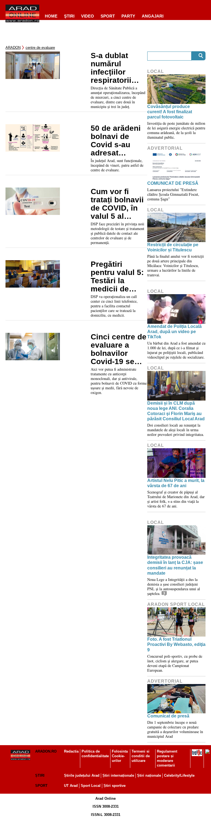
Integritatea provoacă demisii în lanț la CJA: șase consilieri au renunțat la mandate (175, 565)
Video (87, 16)
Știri (40, 775)
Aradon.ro (46, 751)
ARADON (13, 48)
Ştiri (69, 16)
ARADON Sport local (176, 604)
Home (51, 16)
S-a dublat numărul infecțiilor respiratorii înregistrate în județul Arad (116, 68)
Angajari (152, 16)
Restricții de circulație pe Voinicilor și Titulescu (172, 247)
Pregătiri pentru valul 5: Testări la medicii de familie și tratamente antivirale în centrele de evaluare (117, 276)
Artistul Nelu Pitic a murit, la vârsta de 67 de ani (175, 483)
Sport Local (91, 786)
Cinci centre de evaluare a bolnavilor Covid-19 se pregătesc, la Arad (118, 349)
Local (155, 71)
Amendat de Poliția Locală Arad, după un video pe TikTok (174, 331)
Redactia (71, 751)
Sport (108, 16)
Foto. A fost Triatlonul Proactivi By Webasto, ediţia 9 (176, 644)
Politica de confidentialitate (95, 753)
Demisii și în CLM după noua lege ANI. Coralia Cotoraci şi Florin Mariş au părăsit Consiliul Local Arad (176, 411)
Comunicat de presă (168, 716)
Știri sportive (115, 786)
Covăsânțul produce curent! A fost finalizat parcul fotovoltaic (169, 111)
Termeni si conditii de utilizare (141, 756)
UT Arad (71, 786)
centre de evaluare (40, 48)
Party (128, 16)
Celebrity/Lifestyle (179, 775)
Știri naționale (149, 775)
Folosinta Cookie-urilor (120, 756)
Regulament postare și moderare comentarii (167, 758)
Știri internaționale (118, 775)
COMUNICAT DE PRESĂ (172, 183)
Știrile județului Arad (81, 775)
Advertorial (165, 148)
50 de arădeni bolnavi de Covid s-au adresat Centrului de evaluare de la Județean (117, 140)
